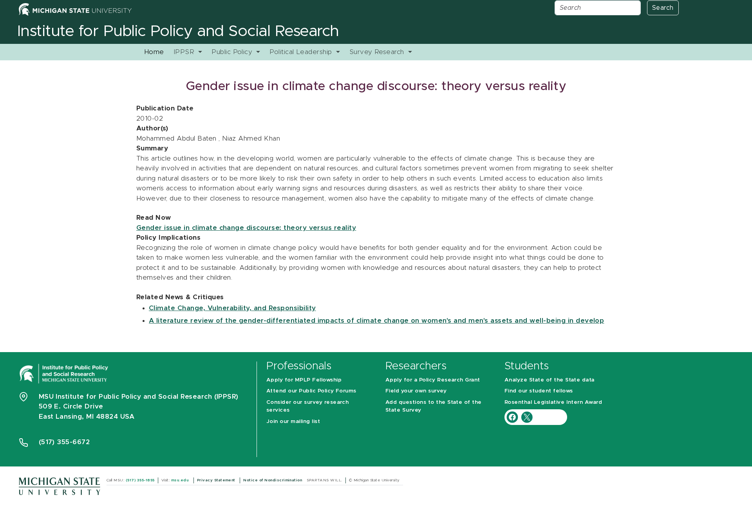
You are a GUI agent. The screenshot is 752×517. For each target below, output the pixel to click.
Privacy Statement (217, 480)
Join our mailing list (293, 421)
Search (663, 8)
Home (154, 52)
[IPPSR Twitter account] (527, 417)
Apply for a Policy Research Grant (432, 380)
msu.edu (180, 480)
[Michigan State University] (59, 486)
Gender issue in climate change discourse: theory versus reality (246, 227)
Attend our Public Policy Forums (311, 391)
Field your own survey (415, 391)
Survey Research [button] (378, 52)
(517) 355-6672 (64, 442)
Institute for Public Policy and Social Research (178, 31)
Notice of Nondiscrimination (273, 480)
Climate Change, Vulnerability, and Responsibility (232, 308)
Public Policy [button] (233, 52)
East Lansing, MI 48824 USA (88, 416)
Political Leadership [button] (301, 52)
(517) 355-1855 (140, 480)
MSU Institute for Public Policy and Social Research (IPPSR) (139, 396)
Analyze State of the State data (549, 380)
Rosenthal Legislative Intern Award (553, 402)
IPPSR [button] (185, 52)
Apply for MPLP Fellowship (304, 380)
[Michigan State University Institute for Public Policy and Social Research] (64, 373)
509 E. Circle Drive (71, 406)
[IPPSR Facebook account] (513, 417)
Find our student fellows (538, 391)
